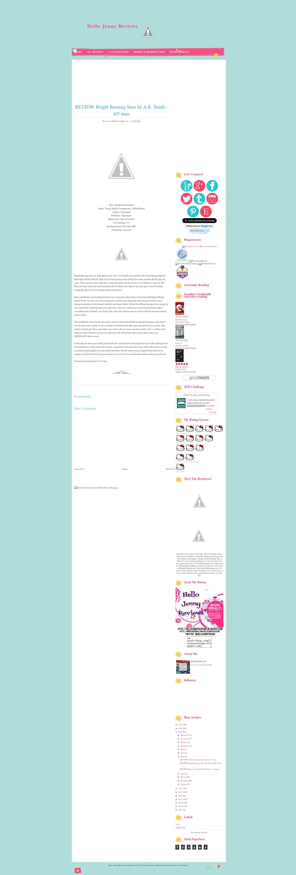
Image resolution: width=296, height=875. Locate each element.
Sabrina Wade (183, 345)
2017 (180, 792)
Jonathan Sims (183, 322)
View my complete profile (201, 664)
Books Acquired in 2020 (149, 52)
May (183, 756)
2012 (180, 810)
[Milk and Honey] (179, 361)
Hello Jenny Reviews (112, 25)
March (183, 777)
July (182, 749)
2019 (180, 732)
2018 (180, 788)
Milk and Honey (181, 366)
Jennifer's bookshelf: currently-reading (197, 295)
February (184, 780)
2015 (180, 799)
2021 (180, 724)
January (184, 784)
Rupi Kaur (182, 369)
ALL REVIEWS (95, 52)
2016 (180, 795)
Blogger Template (163, 865)
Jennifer (190, 399)
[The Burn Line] (179, 314)
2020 (180, 728)
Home (78, 52)
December (185, 735)
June (183, 753)
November (185, 738)
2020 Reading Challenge (196, 394)
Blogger (204, 832)
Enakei (185, 865)
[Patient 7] (179, 337)
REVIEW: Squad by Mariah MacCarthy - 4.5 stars (199, 769)
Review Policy (179, 52)
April (183, 773)
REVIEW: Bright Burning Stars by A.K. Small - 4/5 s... (200, 764)
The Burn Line (181, 319)
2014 (180, 802)
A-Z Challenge (119, 52)
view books (212, 412)
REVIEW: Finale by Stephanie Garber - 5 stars (198, 759)
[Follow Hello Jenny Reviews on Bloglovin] (199, 227)
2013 (180, 806)
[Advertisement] (124, 491)
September (185, 745)
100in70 (179, 827)
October (184, 742)
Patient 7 (178, 343)
